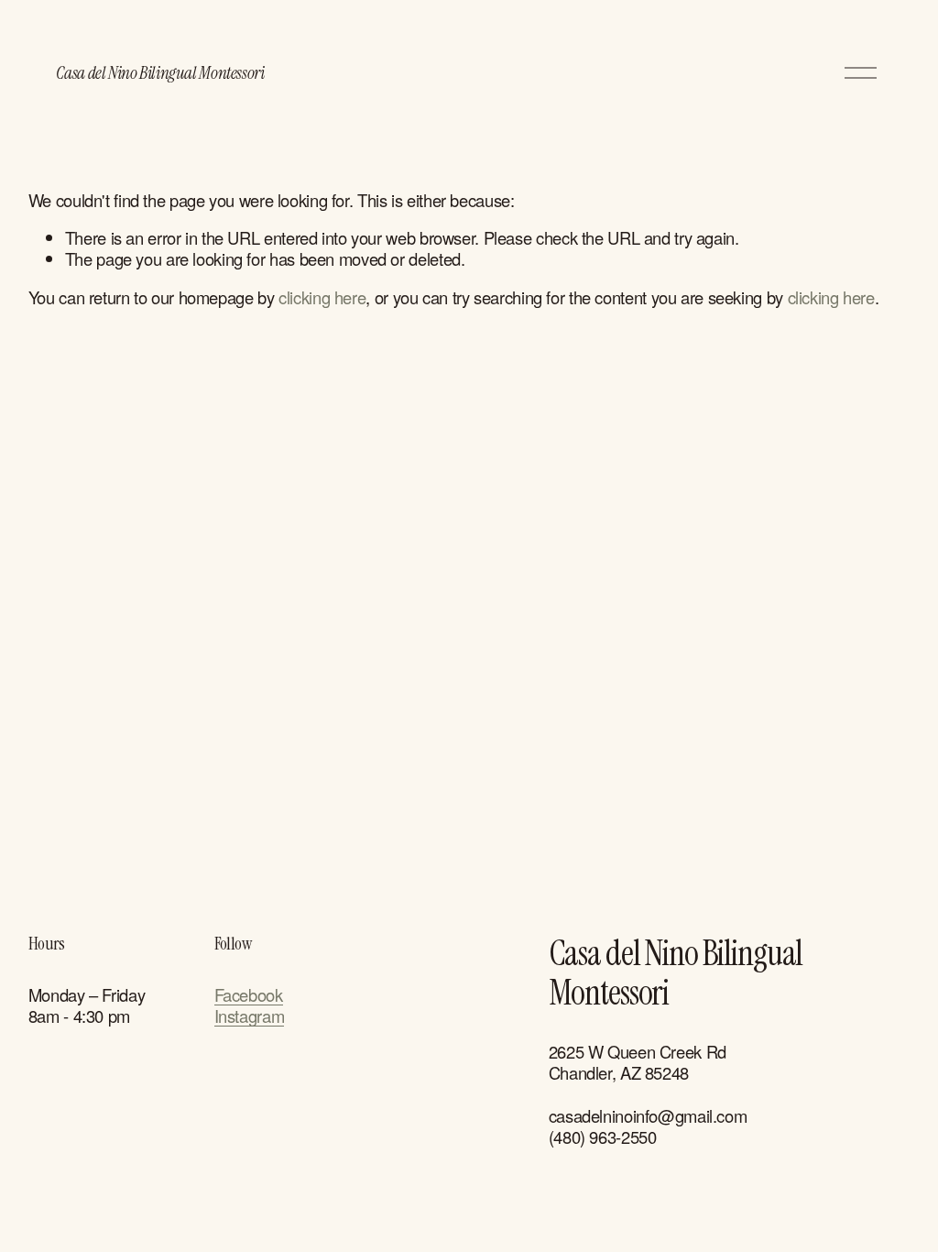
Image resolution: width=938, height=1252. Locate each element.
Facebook (248, 994)
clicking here (321, 297)
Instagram (249, 1016)
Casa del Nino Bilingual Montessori (160, 72)
